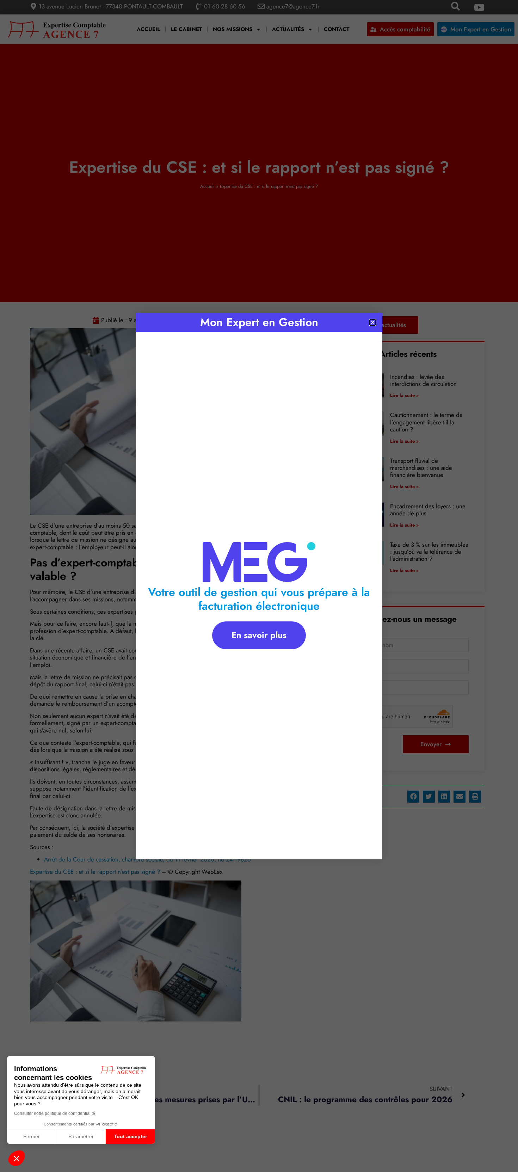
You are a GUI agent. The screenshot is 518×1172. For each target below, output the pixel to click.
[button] (16, 1158)
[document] (259, 586)
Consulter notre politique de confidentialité (54, 1113)
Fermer (31, 1136)
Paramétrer (81, 1136)
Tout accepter (130, 1136)
